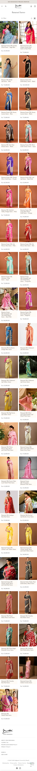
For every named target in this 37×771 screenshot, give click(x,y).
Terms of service (22, 763)
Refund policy (5, 763)
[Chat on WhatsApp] (32, 765)
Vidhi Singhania (15, 760)
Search (3, 752)
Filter (4, 18)
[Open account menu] (31, 6)
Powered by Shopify (24, 760)
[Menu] (2, 6)
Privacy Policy (5, 747)
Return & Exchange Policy (9, 744)
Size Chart (4, 754)
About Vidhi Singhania (8, 740)
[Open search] (6, 6)
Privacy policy (13, 763)
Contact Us (4, 742)
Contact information (18, 765)
